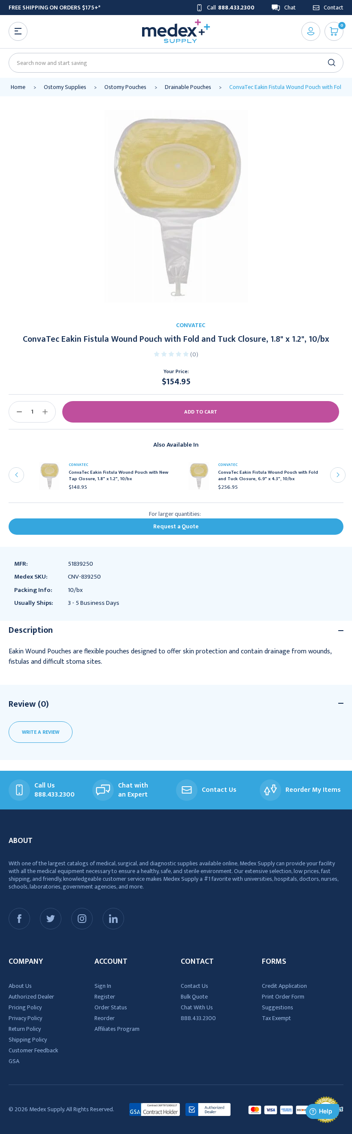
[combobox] (172, 63)
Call (231, 7)
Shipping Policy (28, 1040)
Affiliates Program (117, 1029)
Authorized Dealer (31, 997)
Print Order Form (283, 997)
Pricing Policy (25, 1007)
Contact (333, 7)
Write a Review (40, 732)
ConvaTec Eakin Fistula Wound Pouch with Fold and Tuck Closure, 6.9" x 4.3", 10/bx (268, 475)
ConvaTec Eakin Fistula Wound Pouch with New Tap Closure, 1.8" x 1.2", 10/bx (118, 475)
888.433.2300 (198, 1018)
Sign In (102, 986)
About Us (20, 986)
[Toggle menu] (18, 31)
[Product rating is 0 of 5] (172, 354)
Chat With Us (197, 1007)
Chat (290, 7)
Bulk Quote (194, 997)
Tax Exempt (276, 1018)
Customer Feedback (33, 1050)
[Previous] (16, 475)
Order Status (110, 1007)
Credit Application (284, 986)
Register (104, 997)
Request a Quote (176, 526)
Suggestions (277, 1007)
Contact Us (194, 986)
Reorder (104, 1018)
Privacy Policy (25, 1018)
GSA (14, 1061)
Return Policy (25, 1029)
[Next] (338, 475)
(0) (194, 354)
